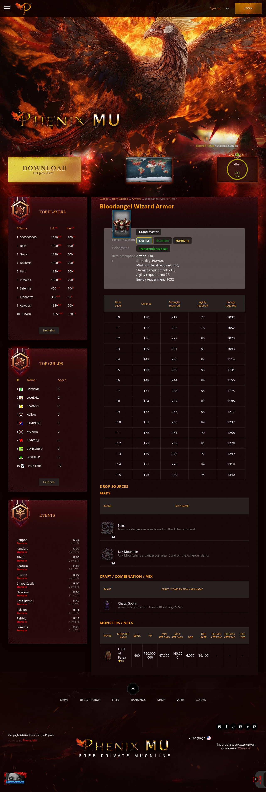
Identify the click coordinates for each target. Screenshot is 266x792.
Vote (180, 700)
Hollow (31, 414)
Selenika (26, 288)
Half (23, 271)
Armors (136, 199)
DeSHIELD (33, 457)
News (64, 700)
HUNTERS (35, 466)
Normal (144, 241)
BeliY (23, 246)
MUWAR (32, 432)
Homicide (33, 389)
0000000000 (28, 237)
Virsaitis (25, 280)
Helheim (49, 330)
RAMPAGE (33, 423)
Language (198, 738)
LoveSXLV (33, 397)
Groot (24, 254)
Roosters (33, 406)
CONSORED (35, 449)
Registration (90, 700)
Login (248, 8)
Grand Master (149, 232)
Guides (104, 199)
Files (115, 700)
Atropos (25, 305)
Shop (161, 700)
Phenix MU (30, 740)
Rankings (138, 700)
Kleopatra (26, 297)
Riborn (26, 314)
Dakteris (25, 263)
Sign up (215, 8)
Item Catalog (120, 199)
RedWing (33, 440)
